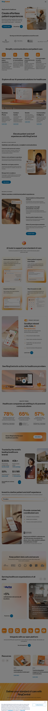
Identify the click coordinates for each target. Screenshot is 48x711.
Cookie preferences (39, 704)
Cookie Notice (10, 710)
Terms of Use (22, 710)
